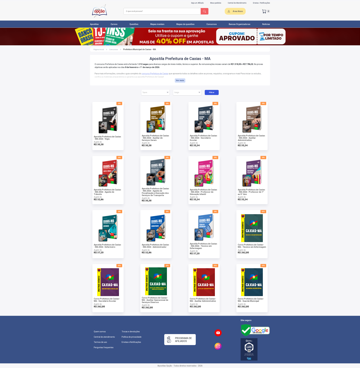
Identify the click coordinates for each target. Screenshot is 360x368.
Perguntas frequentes (103, 347)
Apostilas (94, 24)
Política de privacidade (131, 337)
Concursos (211, 24)
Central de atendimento (104, 337)
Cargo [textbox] (176, 92)
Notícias (266, 24)
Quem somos (100, 331)
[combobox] (162, 11)
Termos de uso (100, 342)
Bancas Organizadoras (239, 24)
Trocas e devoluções (131, 331)
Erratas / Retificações (261, 3)
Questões (134, 24)
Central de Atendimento (237, 3)
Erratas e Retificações (131, 342)
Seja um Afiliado (197, 3)
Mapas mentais (157, 24)
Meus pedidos (215, 3)
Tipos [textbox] (144, 92)
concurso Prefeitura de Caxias (155, 73)
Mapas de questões (185, 24)
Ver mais (180, 80)
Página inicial (99, 50)
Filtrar (211, 92)
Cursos (114, 24)
